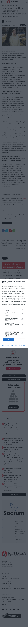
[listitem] (14, 310)
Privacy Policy (22, 345)
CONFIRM (9, 339)
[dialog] (14, 313)
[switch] (22, 313)
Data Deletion (5, 345)
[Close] (24, 281)
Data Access (14, 345)
